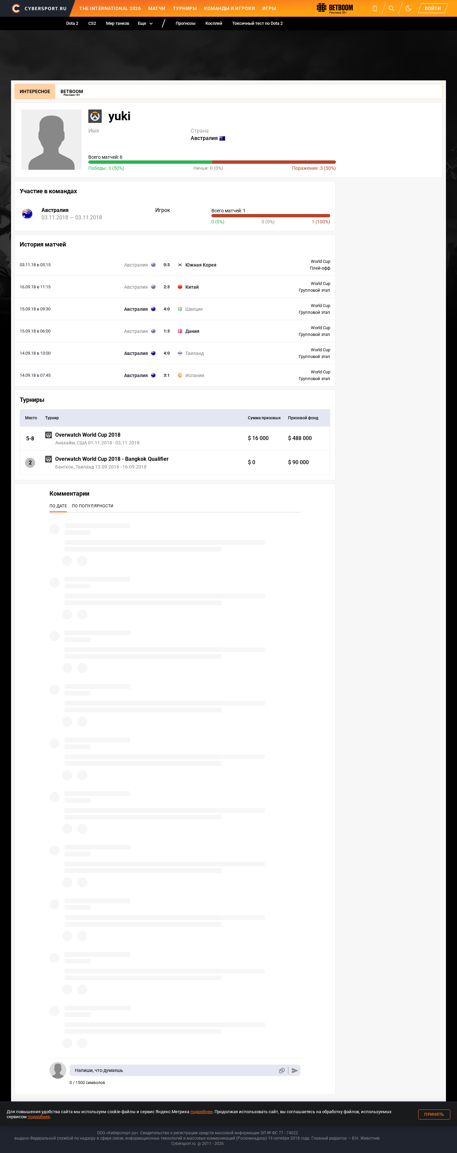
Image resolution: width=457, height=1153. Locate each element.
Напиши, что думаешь (99, 1070)
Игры (269, 8)
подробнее (201, 1111)
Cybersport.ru (183, 1143)
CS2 (92, 23)
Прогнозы (185, 23)
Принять (434, 1114)
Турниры (185, 8)
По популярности (93, 506)
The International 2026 (110, 8)
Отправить (295, 1070)
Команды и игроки (229, 8)
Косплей (213, 23)
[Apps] (374, 8)
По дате (58, 506)
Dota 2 (72, 23)
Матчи (157, 8)
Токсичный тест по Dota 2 (257, 23)
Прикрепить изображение (281, 1070)
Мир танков (117, 23)
